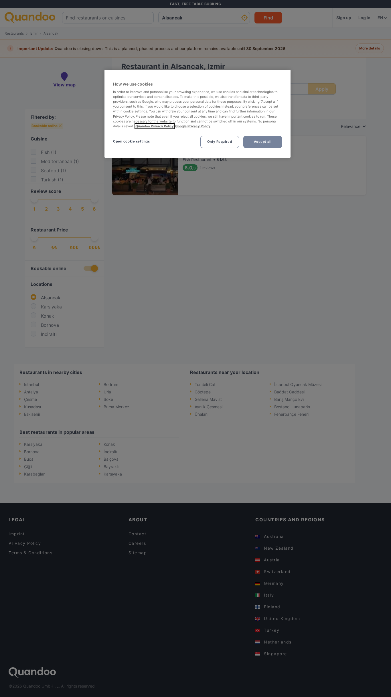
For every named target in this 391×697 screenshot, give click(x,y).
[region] (197, 114)
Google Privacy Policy (192, 126)
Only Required (219, 142)
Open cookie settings (131, 141)
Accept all (263, 142)
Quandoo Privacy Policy (154, 126)
